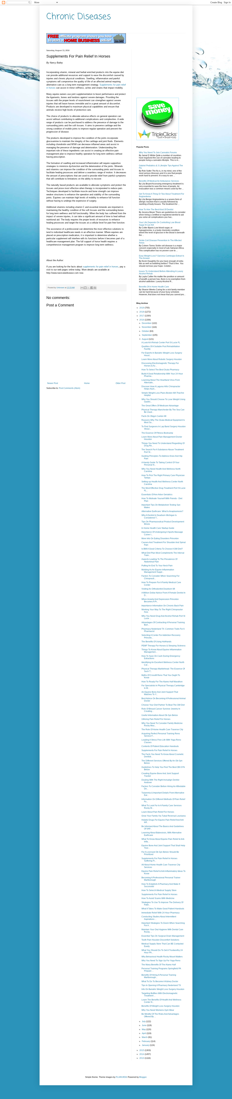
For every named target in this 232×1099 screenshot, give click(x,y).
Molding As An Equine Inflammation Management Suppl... (157, 571)
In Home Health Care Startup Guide (157, 528)
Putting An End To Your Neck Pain (157, 565)
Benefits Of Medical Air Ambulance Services (159, 181)
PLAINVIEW (121, 1077)
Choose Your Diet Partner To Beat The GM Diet (163, 705)
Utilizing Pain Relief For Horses (155, 719)
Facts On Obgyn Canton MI (153, 416)
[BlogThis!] (85, 287)
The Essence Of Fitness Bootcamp (157, 433)
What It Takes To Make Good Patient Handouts (162, 908)
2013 (142, 1058)
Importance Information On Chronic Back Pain (162, 605)
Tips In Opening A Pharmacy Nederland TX (161, 985)
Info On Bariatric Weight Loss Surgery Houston (162, 989)
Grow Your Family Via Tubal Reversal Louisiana (163, 816)
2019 (142, 308)
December (147, 323)
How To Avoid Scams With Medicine (157, 898)
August (145, 339)
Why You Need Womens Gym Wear (157, 1010)
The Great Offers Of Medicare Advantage (160, 405)
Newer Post (52, 383)
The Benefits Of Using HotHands (156, 641)
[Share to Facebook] (91, 287)
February (146, 1041)
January (146, 1045)
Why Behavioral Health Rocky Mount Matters (162, 956)
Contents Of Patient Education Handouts (160, 746)
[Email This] (82, 287)
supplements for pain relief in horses (100, 266)
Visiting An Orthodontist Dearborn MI (158, 589)
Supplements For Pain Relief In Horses (159, 750)
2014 (142, 1054)
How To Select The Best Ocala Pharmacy (160, 369)
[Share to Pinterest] (95, 287)
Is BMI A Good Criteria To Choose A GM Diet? (162, 549)
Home (87, 383)
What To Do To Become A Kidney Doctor (159, 981)
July (144, 1021)
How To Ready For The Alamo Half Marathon (162, 681)
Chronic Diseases (78, 17)
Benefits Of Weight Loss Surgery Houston (160, 1006)
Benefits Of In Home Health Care (154, 287)
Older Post (120, 383)
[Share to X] (88, 287)
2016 (142, 320)
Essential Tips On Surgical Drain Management (162, 936)
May (144, 1029)
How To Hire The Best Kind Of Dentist (156, 209)
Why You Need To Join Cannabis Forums (158, 152)
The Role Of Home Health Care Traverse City (162, 729)
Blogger (142, 1077)
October (146, 331)
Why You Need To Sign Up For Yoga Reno (160, 960)
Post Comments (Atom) (69, 388)
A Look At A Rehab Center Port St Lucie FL (160, 342)
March (145, 1037)
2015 (142, 1050)
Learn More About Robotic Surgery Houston (161, 359)
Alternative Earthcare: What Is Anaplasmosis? (162, 511)
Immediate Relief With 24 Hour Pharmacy (160, 913)
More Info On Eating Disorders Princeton (160, 538)
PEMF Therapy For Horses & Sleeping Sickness (163, 646)
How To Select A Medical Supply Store (158, 890)
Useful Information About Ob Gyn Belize (159, 715)
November (147, 327)
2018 (142, 312)
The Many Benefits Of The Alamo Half (158, 964)
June (144, 1025)
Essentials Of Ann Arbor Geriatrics (156, 494)
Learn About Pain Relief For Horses (157, 812)
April (144, 1033)
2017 (142, 316)
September (147, 335)
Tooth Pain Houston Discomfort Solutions (160, 940)
